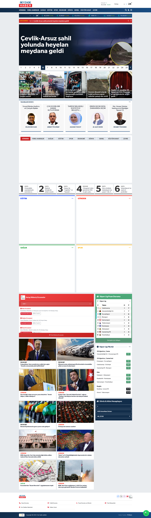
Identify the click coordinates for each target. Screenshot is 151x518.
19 (100, 68)
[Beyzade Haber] (25, 4)
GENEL (76, 10)
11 (65, 68)
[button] (128, 21)
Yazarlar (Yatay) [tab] (27, 102)
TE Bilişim (129, 515)
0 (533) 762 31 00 (27, 313)
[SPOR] (130, 247)
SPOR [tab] (71, 138)
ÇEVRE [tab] (125, 138)
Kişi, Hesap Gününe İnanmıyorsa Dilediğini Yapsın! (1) (120, 108)
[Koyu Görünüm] (128, 10)
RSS (22, 515)
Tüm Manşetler (111, 503)
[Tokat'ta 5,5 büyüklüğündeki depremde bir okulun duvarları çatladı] (75, 441)
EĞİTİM (49, 10)
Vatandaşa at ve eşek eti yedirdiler (126, 190)
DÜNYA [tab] (91, 138)
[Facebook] (118, 496)
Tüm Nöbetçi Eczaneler (57, 335)
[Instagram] (124, 496)
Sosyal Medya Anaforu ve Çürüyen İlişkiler (31, 107)
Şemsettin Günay (53, 127)
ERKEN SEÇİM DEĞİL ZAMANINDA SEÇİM (98, 107)
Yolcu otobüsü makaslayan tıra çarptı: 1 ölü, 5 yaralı (107, 190)
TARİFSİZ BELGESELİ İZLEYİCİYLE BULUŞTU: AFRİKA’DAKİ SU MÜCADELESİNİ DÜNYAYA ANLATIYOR (75, 108)
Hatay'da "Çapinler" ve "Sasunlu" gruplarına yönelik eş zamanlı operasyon (68, 190)
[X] (121, 496)
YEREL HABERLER (33, 10)
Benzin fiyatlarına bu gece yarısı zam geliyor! (35, 426)
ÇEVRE (95, 10)
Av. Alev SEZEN (98, 127)
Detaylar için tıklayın (113, 340)
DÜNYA (70, 10)
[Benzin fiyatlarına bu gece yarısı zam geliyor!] (37, 412)
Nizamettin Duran (120, 127)
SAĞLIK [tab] (50, 138)
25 (127, 68)
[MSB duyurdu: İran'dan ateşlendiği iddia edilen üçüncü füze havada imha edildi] (37, 441)
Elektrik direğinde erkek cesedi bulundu (49, 190)
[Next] (130, 496)
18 (96, 68)
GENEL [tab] (101, 138)
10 (61, 68)
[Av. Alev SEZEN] (97, 118)
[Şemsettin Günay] (53, 118)
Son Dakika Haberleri (27, 507)
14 (78, 68)
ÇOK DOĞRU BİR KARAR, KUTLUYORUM (53, 108)
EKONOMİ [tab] (81, 138)
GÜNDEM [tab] (25, 138)
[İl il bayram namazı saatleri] (75, 412)
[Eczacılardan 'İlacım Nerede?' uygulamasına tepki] (37, 471)
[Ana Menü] (131, 10)
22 (113, 68)
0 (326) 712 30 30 (27, 323)
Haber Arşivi (53, 507)
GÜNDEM (22, 10)
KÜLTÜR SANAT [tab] (113, 138)
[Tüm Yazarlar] (130, 102)
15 (83, 68)
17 (91, 68)
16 (87, 68)
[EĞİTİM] (72, 198)
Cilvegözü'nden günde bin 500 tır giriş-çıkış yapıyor (88, 190)
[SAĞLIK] (72, 247)
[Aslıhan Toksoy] (75, 118)
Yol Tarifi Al (37, 313)
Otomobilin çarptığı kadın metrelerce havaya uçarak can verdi (30, 190)
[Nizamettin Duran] (120, 118)
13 (74, 68)
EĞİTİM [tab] (60, 138)
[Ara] (126, 10)
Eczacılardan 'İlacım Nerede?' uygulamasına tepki (36, 485)
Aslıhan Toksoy (75, 127)
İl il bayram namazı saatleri (67, 426)
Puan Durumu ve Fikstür (84, 503)
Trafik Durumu (53, 503)
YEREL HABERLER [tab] (38, 138)
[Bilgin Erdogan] (31, 118)
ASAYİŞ (26, 186)
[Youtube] (127, 496)
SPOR (56, 10)
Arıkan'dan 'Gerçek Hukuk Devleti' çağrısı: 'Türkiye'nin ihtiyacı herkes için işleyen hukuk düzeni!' (73, 396)
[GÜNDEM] (130, 198)
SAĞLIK (43, 10)
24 (122, 68)
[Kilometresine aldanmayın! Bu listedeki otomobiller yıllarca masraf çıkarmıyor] (75, 350)
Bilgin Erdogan (31, 127)
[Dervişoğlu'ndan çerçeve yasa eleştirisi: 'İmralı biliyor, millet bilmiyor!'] (37, 380)
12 (69, 68)
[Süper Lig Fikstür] (130, 347)
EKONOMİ (62, 10)
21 (109, 68)
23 (118, 68)
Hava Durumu (25, 503)
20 (105, 68)
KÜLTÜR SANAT (86, 10)
